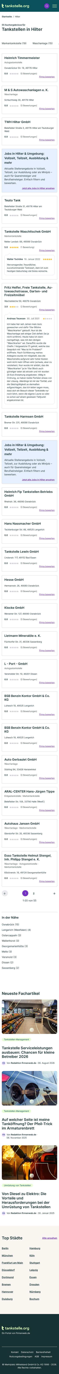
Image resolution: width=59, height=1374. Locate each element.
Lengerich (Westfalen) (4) (16, 929)
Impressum (46, 1356)
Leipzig (33, 1269)
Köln (32, 1255)
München (7, 1255)
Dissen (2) (7, 962)
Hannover (7, 1291)
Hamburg (34, 1248)
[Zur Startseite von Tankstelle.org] (15, 6)
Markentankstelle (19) (14, 43)
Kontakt (15, 1352)
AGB (37, 1356)
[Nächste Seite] (54, 893)
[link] (29, 68)
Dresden (34, 1284)
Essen (33, 1277)
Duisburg (7, 1298)
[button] (46, 6)
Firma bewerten (47, 76)
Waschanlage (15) (43, 43)
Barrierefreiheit (43, 1352)
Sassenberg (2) (10, 967)
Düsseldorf (8, 1269)
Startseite (7, 16)
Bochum (34, 1298)
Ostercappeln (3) (11, 935)
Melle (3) (7, 951)
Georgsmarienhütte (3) (15, 946)
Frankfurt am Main (12, 1262)
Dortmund (8, 1277)
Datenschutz (27, 1352)
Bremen (6, 1284)
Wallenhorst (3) (10, 940)
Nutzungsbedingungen (20, 1356)
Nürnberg (35, 1291)
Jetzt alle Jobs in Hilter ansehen (38, 188)
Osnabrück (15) (10, 924)
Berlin (5, 1248)
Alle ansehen (49, 1238)
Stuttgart (34, 1262)
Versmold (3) (9, 957)
